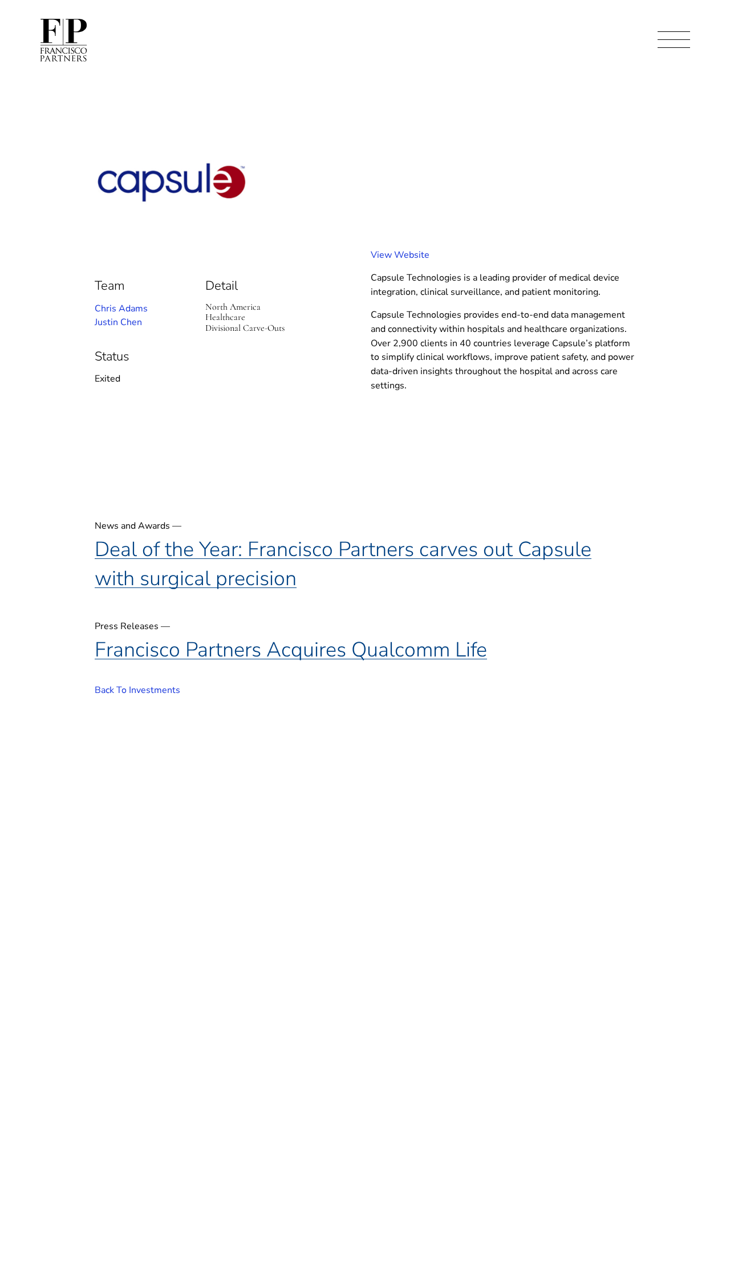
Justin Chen (118, 322)
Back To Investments (137, 690)
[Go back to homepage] (63, 40)
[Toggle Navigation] (674, 40)
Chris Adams (121, 308)
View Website (400, 255)
